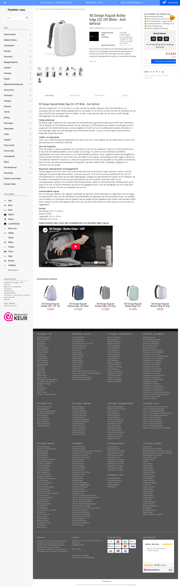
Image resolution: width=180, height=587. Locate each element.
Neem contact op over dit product (157, 75)
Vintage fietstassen (43, 426)
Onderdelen (9, 129)
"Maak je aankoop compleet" (153, 514)
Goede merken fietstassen (81, 379)
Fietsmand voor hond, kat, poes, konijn (86, 508)
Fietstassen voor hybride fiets (153, 350)
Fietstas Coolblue (149, 480)
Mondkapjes (147, 508)
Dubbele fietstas (10, 40)
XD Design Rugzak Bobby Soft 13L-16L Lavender (50, 306)
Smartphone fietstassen (151, 343)
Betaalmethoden (10, 293)
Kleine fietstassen (114, 415)
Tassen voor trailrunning (151, 396)
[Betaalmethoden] (111, 542)
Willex (10, 242)
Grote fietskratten (114, 478)
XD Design (61, 108)
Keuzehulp (8, 173)
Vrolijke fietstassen (43, 424)
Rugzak (7, 79)
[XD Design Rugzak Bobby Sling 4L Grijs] (160, 293)
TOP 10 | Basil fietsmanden (81, 502)
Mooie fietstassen (114, 413)
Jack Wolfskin (14, 224)
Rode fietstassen (113, 350)
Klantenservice (9, 297)
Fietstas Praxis (148, 489)
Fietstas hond (77, 350)
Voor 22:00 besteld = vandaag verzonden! (56, 3)
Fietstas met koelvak (115, 436)
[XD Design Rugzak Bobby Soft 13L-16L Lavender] (50, 293)
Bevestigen (8, 123)
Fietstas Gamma (148, 487)
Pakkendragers (148, 512)
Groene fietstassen (114, 352)
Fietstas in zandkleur (115, 362)
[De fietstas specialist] (16, 10)
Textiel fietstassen (78, 417)
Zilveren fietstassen (114, 337)
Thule (10, 251)
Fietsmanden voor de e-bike (82, 453)
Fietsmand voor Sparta (115, 470)
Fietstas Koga (76, 358)
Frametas (7, 73)
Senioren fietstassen (79, 346)
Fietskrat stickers (113, 482)
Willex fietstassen (43, 502)
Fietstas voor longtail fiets (151, 377)
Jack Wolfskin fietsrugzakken (47, 478)
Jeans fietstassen (113, 369)
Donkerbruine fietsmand (81, 523)
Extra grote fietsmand (79, 491)
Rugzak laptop (42, 375)
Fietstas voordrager (44, 384)
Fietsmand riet (77, 476)
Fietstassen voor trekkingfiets (153, 352)
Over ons (7, 285)
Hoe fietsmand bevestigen (81, 506)
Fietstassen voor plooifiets (152, 371)
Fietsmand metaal (78, 474)
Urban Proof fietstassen (45, 497)
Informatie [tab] (49, 95)
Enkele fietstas (10, 34)
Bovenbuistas (41, 388)
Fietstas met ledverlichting (152, 449)
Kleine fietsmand (78, 459)
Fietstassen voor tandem (151, 367)
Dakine (11, 214)
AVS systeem (41, 525)
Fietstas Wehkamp (149, 472)
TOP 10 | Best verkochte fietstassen (155, 407)
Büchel (11, 261)
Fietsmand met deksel (80, 455)
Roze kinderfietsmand (115, 453)
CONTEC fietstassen (43, 466)
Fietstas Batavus (77, 362)
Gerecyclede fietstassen (80, 421)
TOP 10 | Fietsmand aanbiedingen (84, 504)
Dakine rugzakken (43, 472)
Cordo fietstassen (43, 468)
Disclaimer (7, 289)
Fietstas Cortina (77, 365)
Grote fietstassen (114, 411)
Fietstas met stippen (115, 375)
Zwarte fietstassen (114, 341)
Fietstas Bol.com (148, 474)
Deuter (11, 219)
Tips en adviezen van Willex (46, 510)
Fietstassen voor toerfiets (151, 362)
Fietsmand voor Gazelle (116, 461)
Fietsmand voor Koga (115, 466)
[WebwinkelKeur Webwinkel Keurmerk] (20, 317)
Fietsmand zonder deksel (81, 472)
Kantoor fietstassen (149, 348)
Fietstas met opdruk (115, 381)
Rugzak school (42, 377)
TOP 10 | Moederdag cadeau (153, 426)
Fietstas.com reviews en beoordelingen (157, 428)
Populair (7, 140)
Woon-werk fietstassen (151, 346)
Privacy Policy (9, 291)
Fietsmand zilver (78, 493)
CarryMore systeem (44, 523)
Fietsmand (8, 95)
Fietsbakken (112, 487)
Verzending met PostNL (94, 3)
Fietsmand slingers (78, 449)
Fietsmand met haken (80, 487)
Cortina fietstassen (43, 470)
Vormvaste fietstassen (115, 421)
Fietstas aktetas (42, 358)
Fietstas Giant (77, 367)
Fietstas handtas (42, 352)
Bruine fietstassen (114, 346)
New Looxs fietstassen (44, 483)
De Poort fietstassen (44, 474)
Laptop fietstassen (149, 337)
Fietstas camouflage (114, 379)
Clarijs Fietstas (148, 464)
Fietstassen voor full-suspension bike (156, 394)
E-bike (6, 134)
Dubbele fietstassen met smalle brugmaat (157, 453)
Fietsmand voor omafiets (116, 451)
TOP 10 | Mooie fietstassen (152, 417)
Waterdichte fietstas (114, 430)
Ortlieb (11, 233)
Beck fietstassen (42, 457)
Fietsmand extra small (115, 455)
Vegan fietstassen (114, 438)
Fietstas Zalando (148, 497)
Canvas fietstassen (78, 409)
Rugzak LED (41, 373)
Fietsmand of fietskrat (79, 510)
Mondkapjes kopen (149, 510)
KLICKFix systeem (43, 518)
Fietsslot (7, 106)
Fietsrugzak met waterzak (46, 381)
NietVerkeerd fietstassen (45, 487)
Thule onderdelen (78, 434)
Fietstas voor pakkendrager (46, 394)
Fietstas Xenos (148, 493)
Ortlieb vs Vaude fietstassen (46, 449)
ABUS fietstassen (42, 453)
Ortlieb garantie (42, 508)
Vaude (10, 238)
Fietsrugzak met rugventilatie (47, 379)
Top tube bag (41, 392)
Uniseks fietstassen (78, 348)
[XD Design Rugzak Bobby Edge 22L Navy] (78, 293)
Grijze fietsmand (78, 470)
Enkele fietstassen (43, 339)
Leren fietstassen (43, 417)
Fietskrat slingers (113, 485)
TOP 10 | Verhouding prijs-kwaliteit (155, 415)
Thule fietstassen (43, 495)
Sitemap (7, 299)
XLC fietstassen (42, 506)
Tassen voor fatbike (150, 398)
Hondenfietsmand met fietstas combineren (87, 451)
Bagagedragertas (11, 62)
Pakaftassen (41, 346)
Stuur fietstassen (42, 348)
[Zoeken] (26, 16)
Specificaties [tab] (74, 95)
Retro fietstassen (43, 415)
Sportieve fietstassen (44, 407)
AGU (10, 201)
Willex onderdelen (78, 426)
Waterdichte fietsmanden (81, 512)
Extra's (6, 162)
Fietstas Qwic (76, 369)
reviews (133, 585)
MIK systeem (41, 512)
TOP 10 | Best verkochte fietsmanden (85, 497)
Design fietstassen (43, 409)
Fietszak (145, 461)
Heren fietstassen (78, 339)
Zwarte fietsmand (78, 518)
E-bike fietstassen (114, 417)
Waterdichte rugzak (114, 428)
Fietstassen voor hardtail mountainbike (156, 392)
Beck (10, 210)
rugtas (46, 140)
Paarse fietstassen (114, 356)
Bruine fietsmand (78, 466)
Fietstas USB (147, 447)
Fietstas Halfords (148, 491)
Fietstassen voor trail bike (152, 373)
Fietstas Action (148, 468)
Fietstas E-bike (10, 184)
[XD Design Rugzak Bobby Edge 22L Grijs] (105, 293)
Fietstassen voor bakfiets (151, 365)
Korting (7, 118)
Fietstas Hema (148, 466)
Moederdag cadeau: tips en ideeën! (84, 371)
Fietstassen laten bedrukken (82, 377)
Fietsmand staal (77, 478)
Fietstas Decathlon (149, 476)
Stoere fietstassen (43, 419)
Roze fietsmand (113, 447)
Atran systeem (42, 527)
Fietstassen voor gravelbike (152, 386)
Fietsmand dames (78, 489)
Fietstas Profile (148, 495)
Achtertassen (41, 343)
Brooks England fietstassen (46, 459)
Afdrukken (148, 78)
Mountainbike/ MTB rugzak (152, 455)
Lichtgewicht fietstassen (80, 419)
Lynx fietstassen (42, 480)
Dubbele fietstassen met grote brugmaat (157, 451)
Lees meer (92, 61)
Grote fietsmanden (79, 447)
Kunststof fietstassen (79, 415)
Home (37, 9)
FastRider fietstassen (44, 476)
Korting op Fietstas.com (116, 419)
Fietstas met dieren (114, 377)
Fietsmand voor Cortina (116, 464)
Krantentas (41, 367)
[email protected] (10, 306)
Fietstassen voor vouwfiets (152, 360)
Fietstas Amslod (77, 354)
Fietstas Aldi (147, 485)
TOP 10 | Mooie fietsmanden (82, 499)
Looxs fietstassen (43, 485)
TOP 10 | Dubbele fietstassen (153, 421)
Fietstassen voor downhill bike (153, 388)
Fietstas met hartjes (114, 371)
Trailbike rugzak (148, 459)
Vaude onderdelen (79, 430)
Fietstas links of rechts (115, 434)
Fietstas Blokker (148, 470)
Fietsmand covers (114, 457)
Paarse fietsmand (78, 525)
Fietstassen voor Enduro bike (153, 390)
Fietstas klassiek (42, 362)
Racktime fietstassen (44, 491)
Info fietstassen (10, 167)
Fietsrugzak (41, 369)
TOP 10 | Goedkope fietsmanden (84, 495)
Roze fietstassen (113, 339)
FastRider (12, 265)
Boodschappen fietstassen (152, 339)
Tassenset (8, 57)
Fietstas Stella (77, 352)
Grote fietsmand (78, 464)
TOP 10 (6, 112)
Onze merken (9, 194)
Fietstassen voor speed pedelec (154, 375)
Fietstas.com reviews (12, 178)
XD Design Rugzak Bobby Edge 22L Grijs (105, 304)
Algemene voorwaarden (12, 287)
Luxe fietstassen (42, 360)
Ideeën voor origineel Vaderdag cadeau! (86, 373)
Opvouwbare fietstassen (116, 432)
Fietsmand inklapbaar (79, 483)
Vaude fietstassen (43, 499)
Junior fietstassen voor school (82, 343)
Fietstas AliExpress (149, 502)
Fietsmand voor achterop (81, 457)
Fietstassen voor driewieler (152, 369)
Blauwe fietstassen (114, 343)
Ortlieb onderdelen (79, 428)
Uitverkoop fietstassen (150, 506)
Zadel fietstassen (43, 350)
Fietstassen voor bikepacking (153, 379)
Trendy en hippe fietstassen (47, 411)
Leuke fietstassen (114, 426)
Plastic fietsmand (113, 449)
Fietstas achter (42, 356)
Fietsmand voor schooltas (81, 516)
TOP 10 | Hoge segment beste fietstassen (157, 413)
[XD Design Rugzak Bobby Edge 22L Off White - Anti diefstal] (62, 39)
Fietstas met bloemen (115, 373)
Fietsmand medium (79, 468)
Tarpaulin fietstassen (79, 413)
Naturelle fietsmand (79, 521)
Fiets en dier (9, 151)
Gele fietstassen (113, 358)
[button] (30, 35)
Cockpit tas (41, 390)
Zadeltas (7, 68)
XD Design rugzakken (44, 504)
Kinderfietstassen (78, 341)
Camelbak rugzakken (44, 464)
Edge (10, 256)
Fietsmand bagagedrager (81, 485)
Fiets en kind (9, 145)
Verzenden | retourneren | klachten (17, 295)
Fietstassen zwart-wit (115, 367)
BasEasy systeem (43, 521)
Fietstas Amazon (148, 504)
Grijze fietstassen (114, 348)
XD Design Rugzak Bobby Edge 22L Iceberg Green (133, 306)
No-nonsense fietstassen (45, 413)
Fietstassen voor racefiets (152, 354)
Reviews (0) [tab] (100, 95)
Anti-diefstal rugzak (114, 424)
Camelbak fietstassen (44, 461)
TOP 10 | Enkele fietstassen (152, 424)
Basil (10, 205)
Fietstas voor (41, 354)
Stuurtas (7, 51)
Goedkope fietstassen (79, 375)
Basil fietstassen (42, 455)
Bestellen (50, 315)
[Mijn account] (5, 2)
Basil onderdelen (78, 432)
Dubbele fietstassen (44, 337)
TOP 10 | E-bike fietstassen (152, 419)
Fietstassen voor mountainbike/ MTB (156, 356)
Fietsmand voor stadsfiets (81, 514)
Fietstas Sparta (77, 360)
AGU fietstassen (42, 451)
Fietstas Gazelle (77, 356)
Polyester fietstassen (79, 411)
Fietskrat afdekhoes (114, 480)
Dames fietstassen (78, 337)
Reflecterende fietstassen (116, 409)
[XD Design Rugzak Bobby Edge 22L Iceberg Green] (133, 293)
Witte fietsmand (77, 461)
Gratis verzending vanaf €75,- (132, 3)
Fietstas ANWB (148, 478)
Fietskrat (7, 101)
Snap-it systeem (42, 516)
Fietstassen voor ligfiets (151, 384)
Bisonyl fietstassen (78, 407)
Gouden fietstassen (114, 365)
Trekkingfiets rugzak (150, 381)
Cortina (11, 247)
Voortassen (41, 341)
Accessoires (9, 90)
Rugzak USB (41, 371)
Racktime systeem (43, 514)
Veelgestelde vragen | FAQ (13, 282)
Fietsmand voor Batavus (116, 459)
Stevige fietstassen (78, 424)
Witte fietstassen (113, 360)
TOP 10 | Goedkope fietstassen (154, 411)
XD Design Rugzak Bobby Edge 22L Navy (78, 304)
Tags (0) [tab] (125, 95)
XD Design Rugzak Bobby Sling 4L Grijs (160, 304)
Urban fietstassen (43, 421)
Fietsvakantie (9, 156)
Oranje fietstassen (114, 354)
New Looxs (12, 228)
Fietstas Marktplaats (150, 483)
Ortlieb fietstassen (43, 447)
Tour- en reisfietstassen (151, 341)
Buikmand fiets (77, 480)
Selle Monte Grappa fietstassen (48, 493)
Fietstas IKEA (147, 499)
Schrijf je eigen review (115, 28)
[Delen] (151, 71)
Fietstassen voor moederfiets (153, 358)
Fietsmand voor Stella (115, 468)
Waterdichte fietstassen (13, 84)
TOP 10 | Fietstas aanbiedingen (154, 409)
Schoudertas (9, 45)
